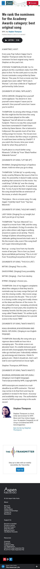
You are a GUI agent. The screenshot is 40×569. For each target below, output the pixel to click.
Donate (33, 3)
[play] (3, 566)
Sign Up (20, 469)
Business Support (9, 527)
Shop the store (9, 528)
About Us (7, 506)
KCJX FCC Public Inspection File (14, 550)
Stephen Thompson (15, 32)
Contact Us (7, 512)
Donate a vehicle (9, 525)
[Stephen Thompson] (6, 411)
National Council (9, 530)
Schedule (7, 541)
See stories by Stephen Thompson (22, 429)
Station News (8, 509)
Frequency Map (9, 545)
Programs (7, 543)
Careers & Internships (11, 511)
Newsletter (7, 514)
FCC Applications (9, 546)
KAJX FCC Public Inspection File (14, 548)
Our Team (7, 507)
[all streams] (37, 566)
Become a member (10, 524)
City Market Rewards (11, 532)
